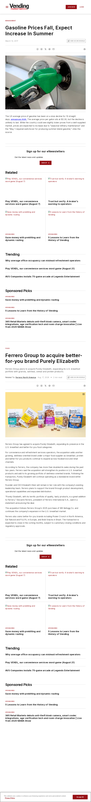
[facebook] (37, 49)
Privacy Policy (10, 798)
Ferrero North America (26, 377)
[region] (45, 797)
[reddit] (49, 49)
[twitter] (45, 49)
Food (7, 348)
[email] (53, 49)
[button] (7, 7)
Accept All (80, 797)
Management (10, 21)
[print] (84, 49)
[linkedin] (41, 49)
